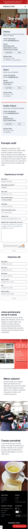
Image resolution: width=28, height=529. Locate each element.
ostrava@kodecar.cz (13, 40)
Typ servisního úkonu (7, 197)
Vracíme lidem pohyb (20, 502)
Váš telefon (4, 204)
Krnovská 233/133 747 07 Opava (8, 83)
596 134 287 (4, 510)
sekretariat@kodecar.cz (7, 508)
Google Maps (8, 52)
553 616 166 (11, 75)
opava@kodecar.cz (12, 77)
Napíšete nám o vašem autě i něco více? (12, 222)
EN (20, 511)
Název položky (5, 291)
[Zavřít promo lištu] (26, 2)
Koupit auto (4, 497)
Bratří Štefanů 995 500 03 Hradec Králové (9, 119)
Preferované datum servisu (8, 210)
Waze (19, 52)
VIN (2, 285)
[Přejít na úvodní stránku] (9, 6)
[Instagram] (18, 508)
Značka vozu (4, 216)
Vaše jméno (4, 179)
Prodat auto (4, 499)
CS (17, 511)
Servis (2, 502)
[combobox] (14, 187)
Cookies (3, 512)
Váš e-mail (4, 191)
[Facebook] (16, 508)
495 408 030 (12, 111)
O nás (16, 499)
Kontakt (17, 497)
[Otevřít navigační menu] (25, 6)
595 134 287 (11, 38)
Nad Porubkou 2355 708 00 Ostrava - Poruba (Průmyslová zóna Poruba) (10, 47)
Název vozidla (5, 279)
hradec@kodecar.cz (13, 113)
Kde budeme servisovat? (7, 185)
